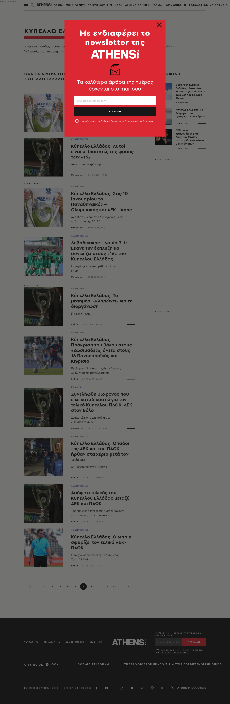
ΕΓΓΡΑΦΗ (115, 111)
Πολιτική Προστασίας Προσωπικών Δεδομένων (127, 121)
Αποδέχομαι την (117, 121)
